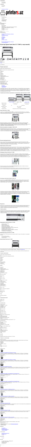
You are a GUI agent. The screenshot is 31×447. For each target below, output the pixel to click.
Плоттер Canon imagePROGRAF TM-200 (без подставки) (8, 352)
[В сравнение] (5, 377)
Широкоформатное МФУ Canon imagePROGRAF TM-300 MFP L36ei (9, 381)
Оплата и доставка (4, 39)
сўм (2, 4)
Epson (1, 62)
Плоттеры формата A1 (5, 42)
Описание (3, 85)
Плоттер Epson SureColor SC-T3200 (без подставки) (7, 389)
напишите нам (23, 249)
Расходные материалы (5, 35)
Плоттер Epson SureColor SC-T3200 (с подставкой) (7, 396)
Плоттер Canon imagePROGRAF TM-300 (6, 366)
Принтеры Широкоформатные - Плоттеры (8, 41)
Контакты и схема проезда (5, 433)
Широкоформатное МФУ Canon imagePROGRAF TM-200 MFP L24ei (9, 373)
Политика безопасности (5, 429)
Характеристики (4, 86)
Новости (3, 38)
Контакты (3, 36)
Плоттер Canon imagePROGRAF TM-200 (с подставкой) (8, 359)
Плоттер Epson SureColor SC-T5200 (5, 403)
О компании (3, 37)
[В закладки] (4, 377)
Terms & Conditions (4, 430)
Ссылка (3, 434)
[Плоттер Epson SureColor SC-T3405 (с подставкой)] (7, 57)
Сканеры (3, 34)
